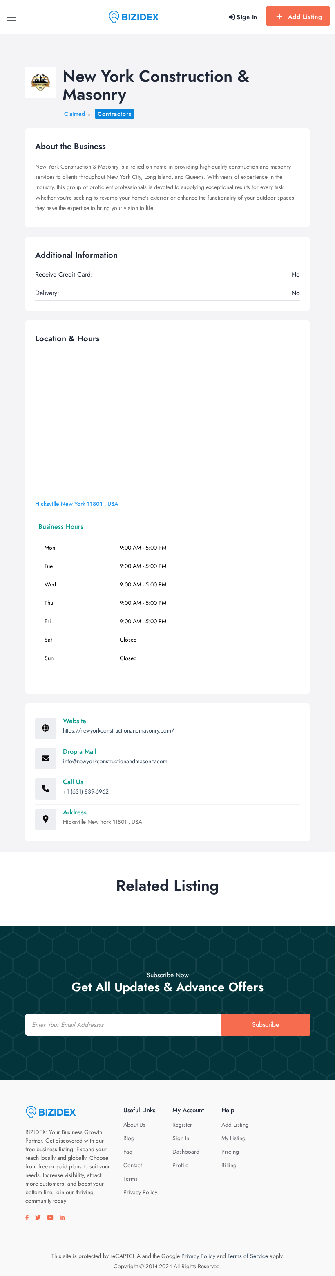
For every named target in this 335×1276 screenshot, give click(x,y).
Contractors (115, 114)
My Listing (233, 1138)
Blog (128, 1138)
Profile (180, 1165)
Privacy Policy (140, 1192)
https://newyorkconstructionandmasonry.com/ (118, 730)
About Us (134, 1124)
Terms (130, 1179)
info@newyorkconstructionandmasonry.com (115, 761)
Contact (132, 1165)
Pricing (230, 1151)
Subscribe (265, 1024)
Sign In (180, 1138)
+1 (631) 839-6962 (86, 791)
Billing (229, 1165)
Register (182, 1124)
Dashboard (185, 1151)
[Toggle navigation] (11, 17)
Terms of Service (248, 1256)
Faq (127, 1151)
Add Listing (305, 16)
